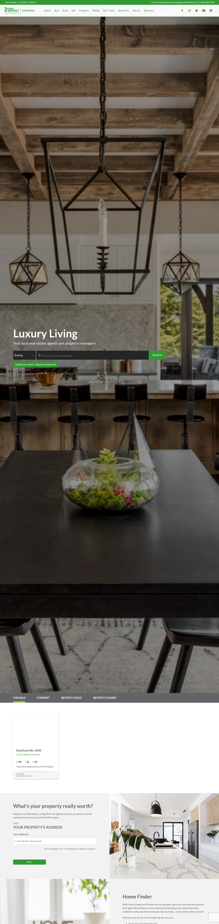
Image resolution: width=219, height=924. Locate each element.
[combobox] (24, 355)
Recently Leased (104, 697)
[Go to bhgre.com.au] (19, 10)
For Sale (19, 697)
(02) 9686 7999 (208, 2)
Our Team (109, 10)
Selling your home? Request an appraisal (35, 364)
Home (47, 10)
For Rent (43, 697)
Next (29, 862)
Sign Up (32, 2)
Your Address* (21, 834)
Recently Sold (71, 697)
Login (22, 2)
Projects (84, 10)
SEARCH (157, 355)
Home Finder (11, 2)
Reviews (149, 10)
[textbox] (94, 355)
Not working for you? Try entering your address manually (70, 849)
